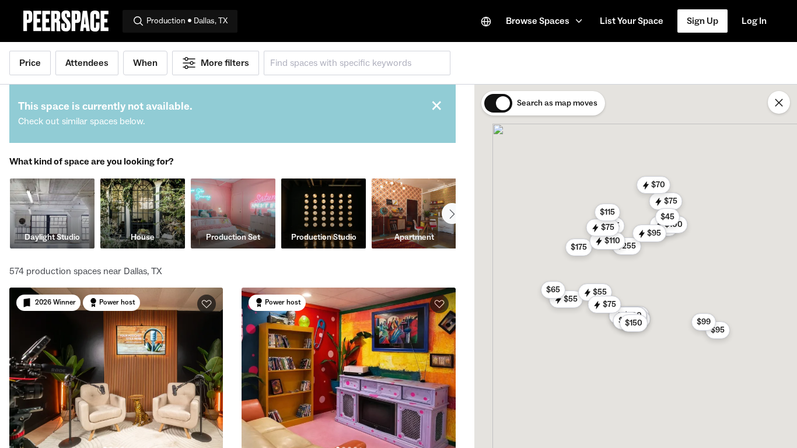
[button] (546, 21)
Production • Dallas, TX (187, 21)
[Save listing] (206, 304)
